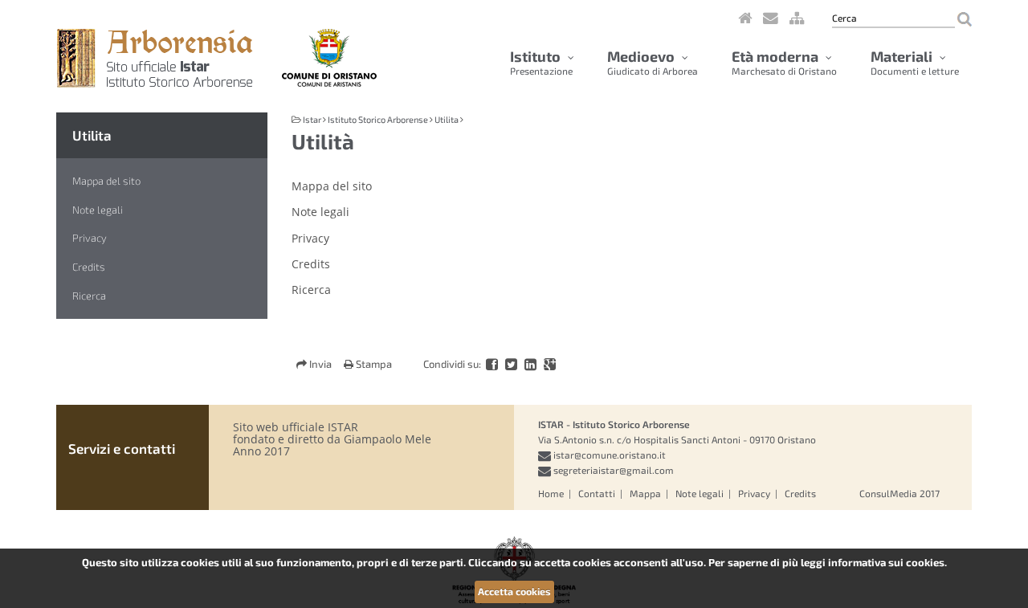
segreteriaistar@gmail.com (613, 469)
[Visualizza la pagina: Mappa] (797, 16)
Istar (312, 119)
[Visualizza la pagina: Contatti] (770, 16)
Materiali (915, 61)
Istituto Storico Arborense (378, 119)
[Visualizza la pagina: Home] (745, 16)
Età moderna (784, 61)
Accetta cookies (514, 591)
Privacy (89, 237)
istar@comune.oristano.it (609, 454)
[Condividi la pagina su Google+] (550, 363)
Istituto (541, 61)
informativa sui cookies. (887, 562)
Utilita (92, 135)
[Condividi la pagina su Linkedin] (531, 363)
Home (551, 493)
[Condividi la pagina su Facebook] (493, 363)
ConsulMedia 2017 (899, 493)
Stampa (372, 363)
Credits (88, 266)
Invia (320, 363)
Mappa (645, 493)
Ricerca (89, 295)
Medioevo (652, 61)
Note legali (97, 209)
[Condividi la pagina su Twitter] (512, 363)
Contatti (596, 493)
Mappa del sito (106, 180)
